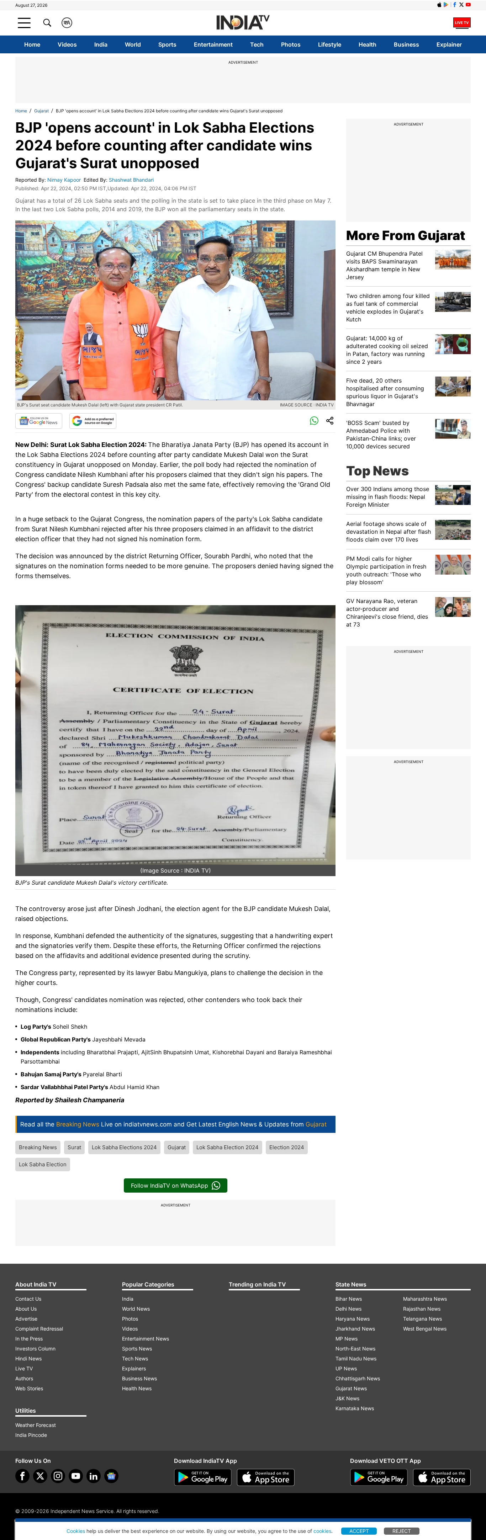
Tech (257, 44)
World (133, 44)
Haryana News (353, 1319)
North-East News (355, 1348)
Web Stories (29, 1388)
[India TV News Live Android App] (203, 1477)
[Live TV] (462, 22)
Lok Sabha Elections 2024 (124, 1147)
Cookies (76, 1531)
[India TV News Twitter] (461, 4)
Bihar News (349, 1299)
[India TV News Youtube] (468, 4)
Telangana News (422, 1319)
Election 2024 (286, 1147)
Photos (291, 44)
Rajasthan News (421, 1309)
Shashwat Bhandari (132, 180)
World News (136, 1309)
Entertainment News (145, 1339)
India (100, 44)
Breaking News (38, 1147)
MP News (347, 1339)
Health (367, 44)
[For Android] (379, 1477)
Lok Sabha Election (43, 1164)
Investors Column (35, 1348)
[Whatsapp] (314, 421)
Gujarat (41, 110)
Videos (67, 44)
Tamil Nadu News (356, 1358)
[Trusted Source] (92, 421)
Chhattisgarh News (358, 1378)
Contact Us (28, 1299)
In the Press (29, 1339)
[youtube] (76, 1476)
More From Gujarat (405, 235)
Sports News (137, 1348)
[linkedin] (93, 1476)
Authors (24, 1378)
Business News (139, 1378)
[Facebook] (22, 1476)
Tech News (135, 1358)
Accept (359, 1531)
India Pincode (31, 1435)
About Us (26, 1309)
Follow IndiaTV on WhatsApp (169, 1185)
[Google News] (38, 421)
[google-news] (111, 1476)
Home (32, 44)
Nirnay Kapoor (64, 180)
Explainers (134, 1368)
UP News (346, 1368)
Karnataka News (355, 1408)
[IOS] (439, 4)
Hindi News (28, 1358)
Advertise (26, 1319)
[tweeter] (40, 1476)
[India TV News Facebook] (454, 4)
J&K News (347, 1398)
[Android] (446, 4)
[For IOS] (442, 1477)
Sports (167, 44)
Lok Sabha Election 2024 (227, 1147)
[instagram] (58, 1476)
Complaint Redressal (39, 1329)
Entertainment (213, 44)
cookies (322, 1531)
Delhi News (348, 1309)
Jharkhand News (355, 1329)
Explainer (449, 44)
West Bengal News (425, 1329)
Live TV (24, 1368)
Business (406, 44)
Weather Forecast (35, 1425)
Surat (74, 1147)
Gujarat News (351, 1388)
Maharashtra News (425, 1299)
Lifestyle (329, 44)
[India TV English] (243, 23)
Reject (401, 1531)
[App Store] (266, 1477)
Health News (137, 1388)
